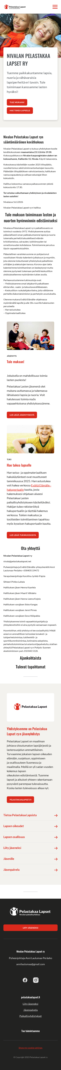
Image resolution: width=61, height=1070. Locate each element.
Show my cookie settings (30, 1047)
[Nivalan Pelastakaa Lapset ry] (15, 6)
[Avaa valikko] (55, 7)
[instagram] (36, 980)
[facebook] (25, 980)
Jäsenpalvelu (30, 1009)
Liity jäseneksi (30, 1003)
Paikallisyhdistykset (30, 1016)
